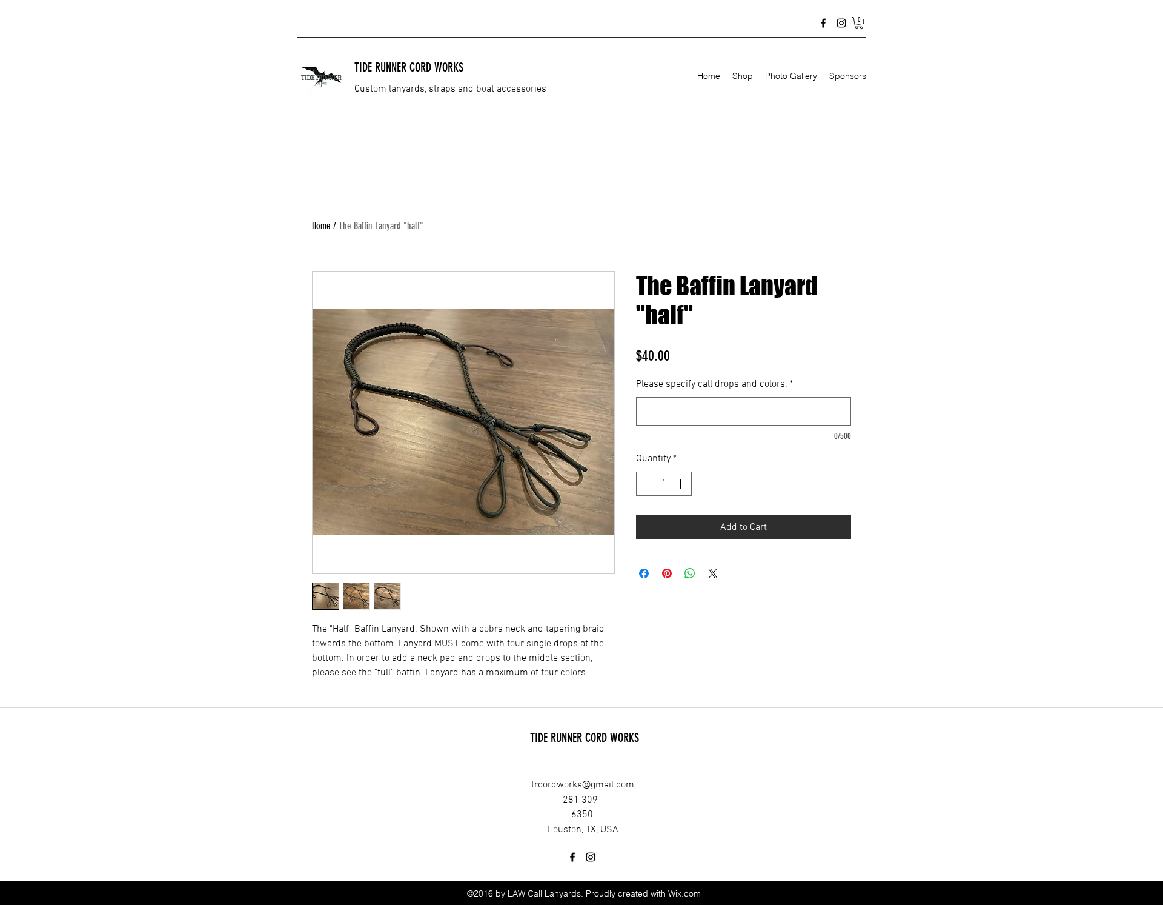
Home (321, 226)
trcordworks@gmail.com (582, 785)
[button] (859, 23)
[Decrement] (646, 483)
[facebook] (823, 23)
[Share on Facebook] (644, 573)
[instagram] (841, 23)
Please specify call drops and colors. (715, 384)
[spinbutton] (664, 483)
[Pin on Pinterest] (667, 573)
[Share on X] (713, 573)
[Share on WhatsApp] (690, 573)
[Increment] (681, 483)
